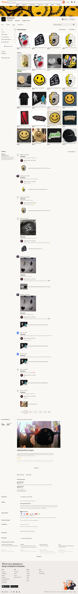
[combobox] (34, 2)
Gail (21, 369)
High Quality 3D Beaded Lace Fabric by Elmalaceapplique (65, 552)
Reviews (8, 24)
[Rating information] (7, 20)
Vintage (46, 4)
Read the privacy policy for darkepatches (27, 531)
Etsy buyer (22, 175)
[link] (21, 412)
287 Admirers (3, 53)
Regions (74, 591)
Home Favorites (32, 4)
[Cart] (74, 2)
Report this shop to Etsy (5, 57)
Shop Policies (20, 24)
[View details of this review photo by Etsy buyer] (28, 265)
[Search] (63, 2)
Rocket (21, 218)
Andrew (21, 154)
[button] (64, 19)
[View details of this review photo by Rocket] (28, 227)
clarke (25, 160)
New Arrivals (24, 4)
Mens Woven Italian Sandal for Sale (7, 551)
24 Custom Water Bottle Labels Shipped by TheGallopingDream (66, 546)
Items (2, 24)
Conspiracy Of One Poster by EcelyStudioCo (28, 551)
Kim (21, 332)
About (14, 24)
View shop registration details (26, 538)
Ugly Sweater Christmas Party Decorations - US (28, 547)
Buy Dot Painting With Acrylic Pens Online (27, 545)
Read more (36, 467)
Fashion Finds (40, 4)
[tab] (8, 29)
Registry (52, 4)
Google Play (14, 586)
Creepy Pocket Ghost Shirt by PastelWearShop (9, 545)
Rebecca (21, 197)
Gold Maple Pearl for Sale (44, 545)
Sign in (68, 2)
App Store (6, 586)
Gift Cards (58, 4)
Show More (39, 556)
